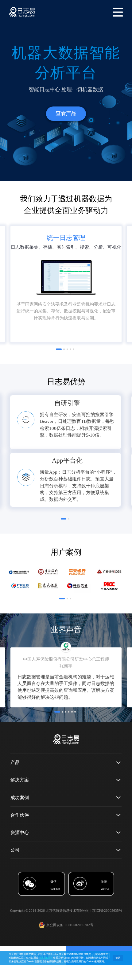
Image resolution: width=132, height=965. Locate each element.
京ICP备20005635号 (107, 910)
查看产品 (66, 113)
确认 (117, 957)
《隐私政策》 (45, 957)
